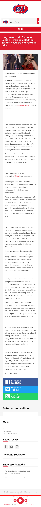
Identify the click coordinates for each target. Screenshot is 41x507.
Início (4, 427)
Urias (16, 176)
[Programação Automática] (38, 21)
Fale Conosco (7, 431)
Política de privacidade (10, 433)
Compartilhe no (16, 381)
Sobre (5, 429)
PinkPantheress (23, 105)
